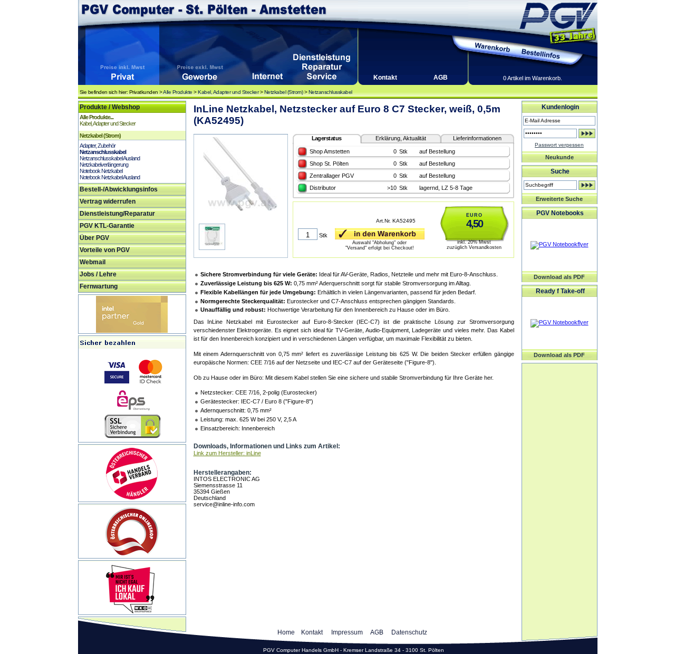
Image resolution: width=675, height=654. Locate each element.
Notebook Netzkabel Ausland (110, 177)
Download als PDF (559, 277)
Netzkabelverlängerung (104, 164)
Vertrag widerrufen (108, 201)
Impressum (347, 632)
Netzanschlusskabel (330, 92)
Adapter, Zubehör (97, 145)
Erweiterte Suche (559, 199)
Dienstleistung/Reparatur (117, 213)
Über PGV (94, 238)
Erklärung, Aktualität (400, 138)
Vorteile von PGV (105, 250)
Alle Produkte (177, 92)
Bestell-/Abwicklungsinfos (119, 189)
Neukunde (559, 157)
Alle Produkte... (96, 117)
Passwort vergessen (559, 145)
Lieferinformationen (477, 138)
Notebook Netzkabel (101, 171)
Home (286, 632)
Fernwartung (99, 286)
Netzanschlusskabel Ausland (110, 158)
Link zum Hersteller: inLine (227, 453)
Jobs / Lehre (98, 274)
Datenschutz (409, 632)
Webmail (92, 262)
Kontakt (385, 77)
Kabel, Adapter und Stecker (228, 92)
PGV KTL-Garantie (107, 225)
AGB (440, 77)
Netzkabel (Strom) (283, 92)
